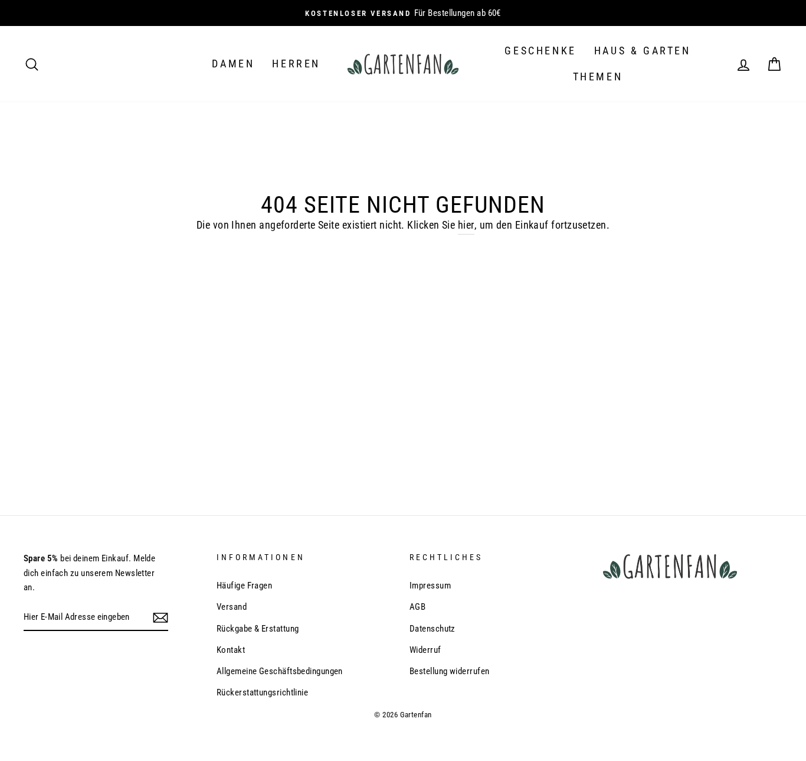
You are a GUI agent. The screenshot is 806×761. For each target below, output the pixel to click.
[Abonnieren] (160, 617)
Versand (232, 606)
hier (466, 225)
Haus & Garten (642, 50)
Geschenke (540, 50)
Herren (296, 63)
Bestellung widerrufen (449, 671)
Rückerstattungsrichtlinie (262, 692)
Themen (598, 76)
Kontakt (231, 650)
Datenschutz (432, 628)
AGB (417, 606)
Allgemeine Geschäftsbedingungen (280, 671)
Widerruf (425, 650)
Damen (233, 63)
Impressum (430, 585)
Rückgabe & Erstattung (258, 628)
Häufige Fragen (244, 585)
